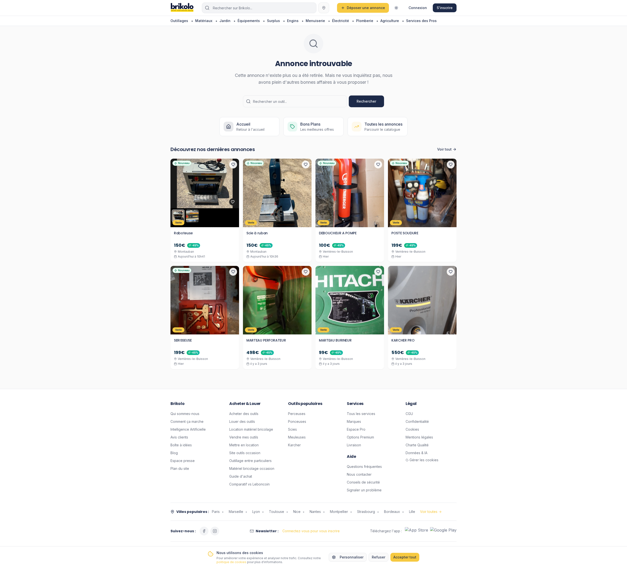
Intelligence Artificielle (188, 429)
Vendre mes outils (243, 437)
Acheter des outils (243, 414)
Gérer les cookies (424, 460)
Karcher (294, 445)
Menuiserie (315, 21)
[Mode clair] (396, 7)
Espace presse (182, 461)
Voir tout (444, 149)
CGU (409, 414)
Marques (354, 421)
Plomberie (364, 21)
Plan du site (179, 468)
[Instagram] (214, 531)
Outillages (179, 21)
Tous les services (361, 414)
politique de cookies (231, 562)
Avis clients (179, 437)
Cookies (412, 429)
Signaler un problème (364, 490)
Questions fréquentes (364, 466)
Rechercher (366, 101)
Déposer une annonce (366, 8)
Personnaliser (351, 557)
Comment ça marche (187, 421)
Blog (174, 453)
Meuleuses (297, 437)
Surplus (273, 21)
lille (412, 511)
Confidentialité (417, 421)
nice (297, 511)
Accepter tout (404, 557)
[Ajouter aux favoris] (233, 164)
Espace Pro (356, 429)
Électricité (340, 21)
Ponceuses (297, 421)
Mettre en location (244, 445)
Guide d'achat (240, 476)
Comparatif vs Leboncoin (249, 484)
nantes (315, 511)
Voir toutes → (431, 511)
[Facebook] (204, 531)
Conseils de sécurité (363, 482)
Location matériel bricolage (251, 429)
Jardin (224, 21)
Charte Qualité (417, 445)
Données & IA (416, 453)
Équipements (249, 21)
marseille (236, 511)
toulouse (276, 511)
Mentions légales (419, 437)
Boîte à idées (181, 445)
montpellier (339, 511)
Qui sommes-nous (184, 414)
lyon (256, 511)
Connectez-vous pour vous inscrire (311, 531)
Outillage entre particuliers (250, 461)
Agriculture (389, 21)
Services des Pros (421, 21)
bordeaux (392, 511)
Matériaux (203, 21)
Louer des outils (242, 421)
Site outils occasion (244, 453)
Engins (293, 21)
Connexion (418, 8)
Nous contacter (359, 474)
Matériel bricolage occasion (251, 468)
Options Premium (360, 437)
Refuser (378, 557)
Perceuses (296, 414)
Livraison (354, 445)
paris (216, 511)
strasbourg (366, 511)
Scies (292, 429)
